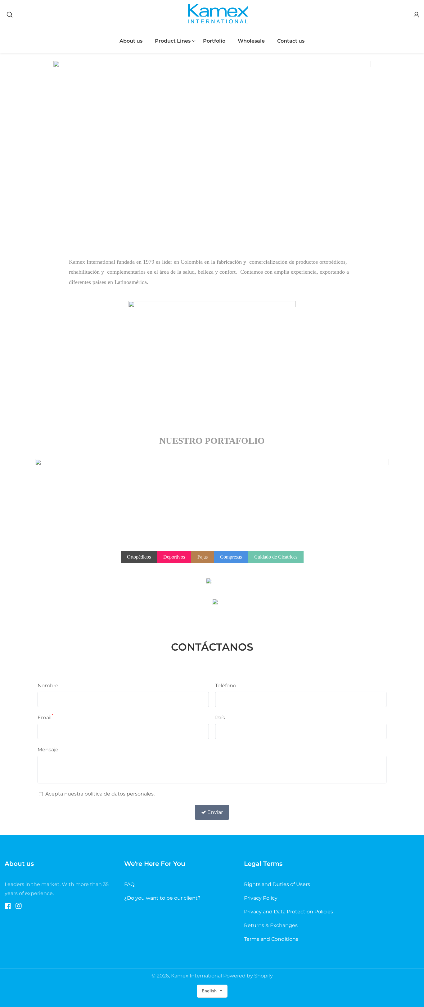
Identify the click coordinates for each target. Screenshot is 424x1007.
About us (131, 41)
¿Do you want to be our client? (162, 898)
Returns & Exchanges (271, 925)
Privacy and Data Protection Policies (288, 912)
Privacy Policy (260, 898)
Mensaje (48, 750)
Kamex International (196, 975)
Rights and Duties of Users (277, 884)
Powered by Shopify (248, 975)
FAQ (129, 884)
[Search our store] (10, 14)
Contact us (290, 41)
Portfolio (214, 41)
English (210, 991)
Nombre (48, 686)
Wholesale (251, 41)
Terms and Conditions (271, 939)
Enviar (215, 812)
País (220, 718)
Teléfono (225, 686)
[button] (173, 41)
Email (45, 717)
